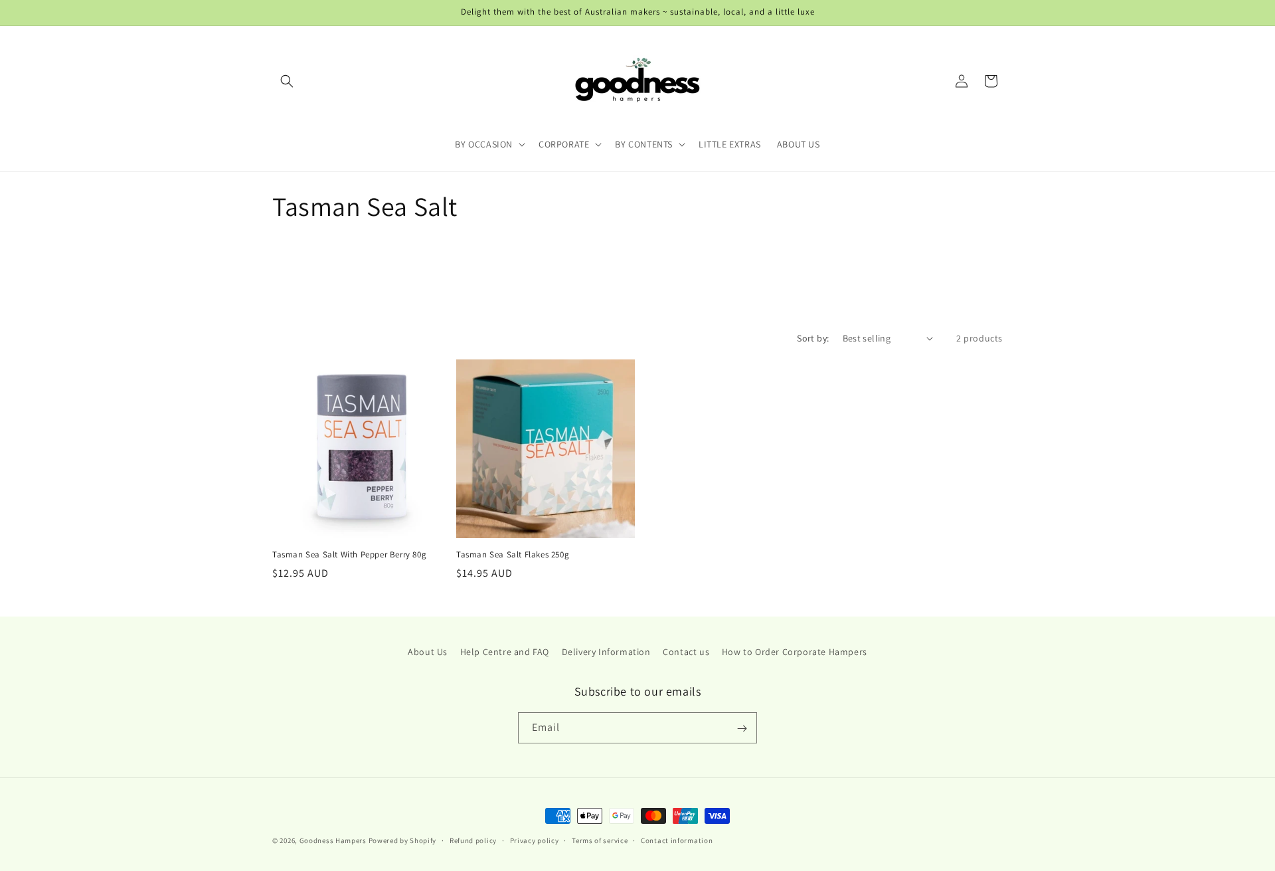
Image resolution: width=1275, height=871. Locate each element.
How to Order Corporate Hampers (794, 652)
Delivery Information (606, 652)
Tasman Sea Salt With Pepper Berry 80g (349, 554)
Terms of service (600, 839)
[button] (286, 81)
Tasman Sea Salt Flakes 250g (512, 554)
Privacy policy (534, 839)
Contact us (686, 652)
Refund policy (473, 839)
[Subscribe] (741, 728)
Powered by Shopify (403, 840)
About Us (428, 652)
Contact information (677, 839)
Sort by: (813, 338)
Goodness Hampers (333, 840)
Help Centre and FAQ (504, 652)
